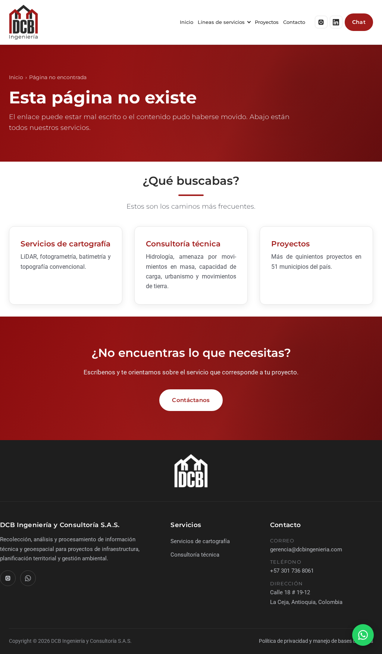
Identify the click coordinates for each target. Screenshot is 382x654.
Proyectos (267, 22)
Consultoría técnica (183, 243)
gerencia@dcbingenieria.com (306, 549)
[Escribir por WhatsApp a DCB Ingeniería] (28, 578)
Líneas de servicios (221, 22)
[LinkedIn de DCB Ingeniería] (336, 22)
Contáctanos (191, 400)
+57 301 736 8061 (292, 570)
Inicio (186, 22)
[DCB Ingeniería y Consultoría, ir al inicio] (23, 22)
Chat (359, 22)
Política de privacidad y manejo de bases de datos (316, 641)
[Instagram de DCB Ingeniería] (321, 22)
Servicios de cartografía (65, 243)
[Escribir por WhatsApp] (363, 635)
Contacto (294, 22)
